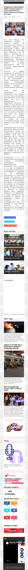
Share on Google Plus (11, 225)
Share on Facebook (11, 217)
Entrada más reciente (8, 314)
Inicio (15, 314)
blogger (14, 568)
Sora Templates (15, 567)
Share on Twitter (10, 221)
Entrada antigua (21, 314)
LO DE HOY (20, 16)
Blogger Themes (20, 568)
